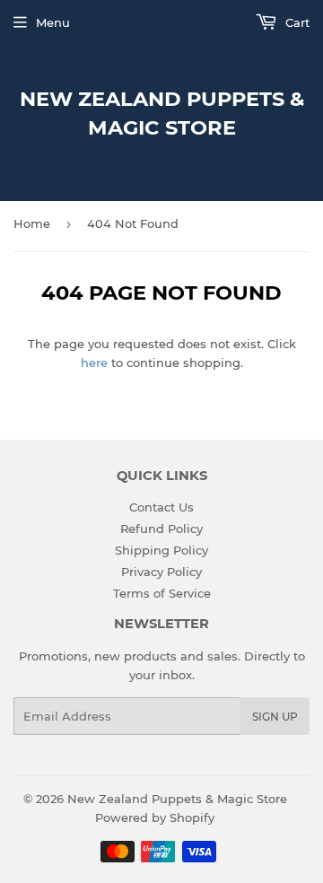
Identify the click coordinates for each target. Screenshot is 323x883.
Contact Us (161, 507)
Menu (53, 22)
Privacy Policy (161, 571)
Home (31, 223)
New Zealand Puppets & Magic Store (162, 113)
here (94, 362)
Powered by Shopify (154, 817)
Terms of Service (162, 593)
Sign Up (275, 716)
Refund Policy (161, 528)
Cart (296, 22)
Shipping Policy (161, 550)
